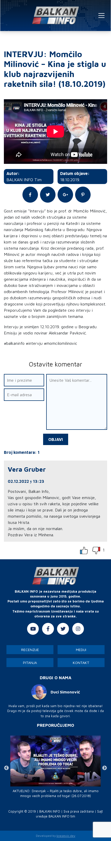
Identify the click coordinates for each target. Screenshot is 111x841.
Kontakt (81, 662)
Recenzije (30, 649)
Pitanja (30, 662)
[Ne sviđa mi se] (96, 550)
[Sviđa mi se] (84, 550)
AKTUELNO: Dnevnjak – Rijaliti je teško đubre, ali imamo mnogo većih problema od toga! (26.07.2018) (56, 793)
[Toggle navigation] (101, 15)
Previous (6, 768)
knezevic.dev (66, 836)
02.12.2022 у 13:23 (26, 481)
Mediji (81, 649)
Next (104, 768)
